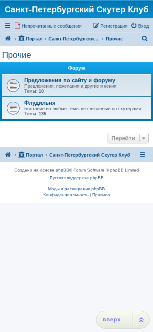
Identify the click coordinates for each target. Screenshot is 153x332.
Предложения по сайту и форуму (69, 80)
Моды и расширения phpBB (76, 188)
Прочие (16, 55)
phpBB (62, 170)
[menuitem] (48, 26)
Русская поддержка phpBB (77, 177)
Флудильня (40, 103)
